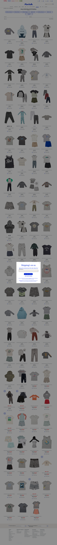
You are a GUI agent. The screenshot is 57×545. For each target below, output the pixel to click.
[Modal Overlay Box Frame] (28, 272)
